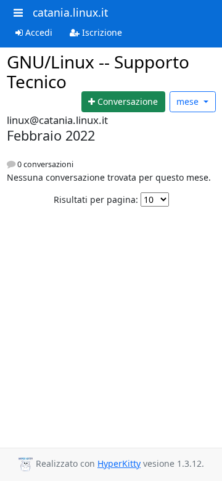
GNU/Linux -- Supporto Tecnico (98, 71)
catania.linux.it (70, 12)
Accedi (37, 32)
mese (188, 101)
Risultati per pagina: (96, 199)
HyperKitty (119, 463)
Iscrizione (101, 32)
